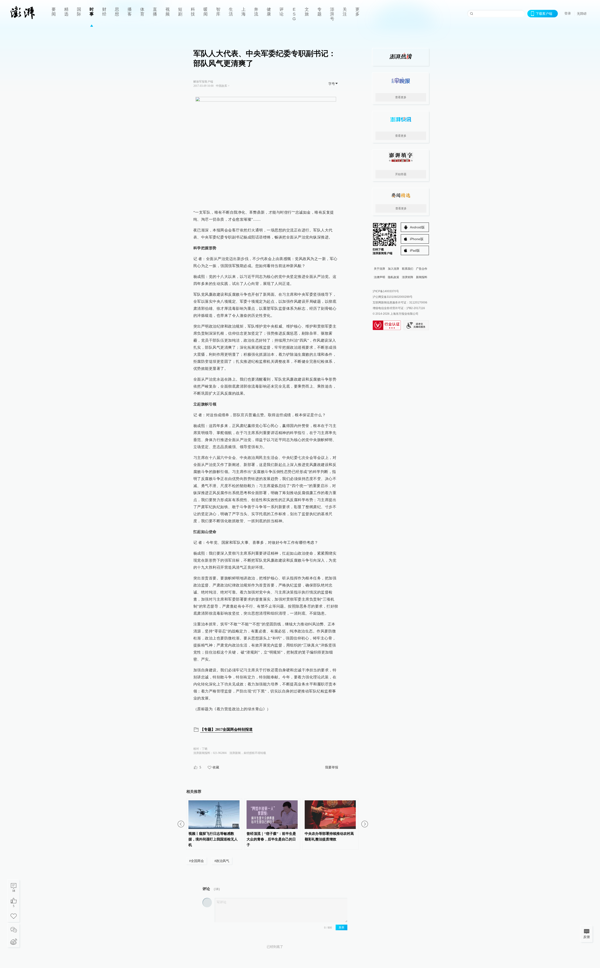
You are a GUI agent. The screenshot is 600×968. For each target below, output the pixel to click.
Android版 (417, 227)
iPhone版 (417, 239)
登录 (567, 13)
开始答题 (400, 174)
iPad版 (415, 250)
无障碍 (582, 13)
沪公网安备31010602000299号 (392, 297)
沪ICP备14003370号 (386, 291)
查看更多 (400, 97)
